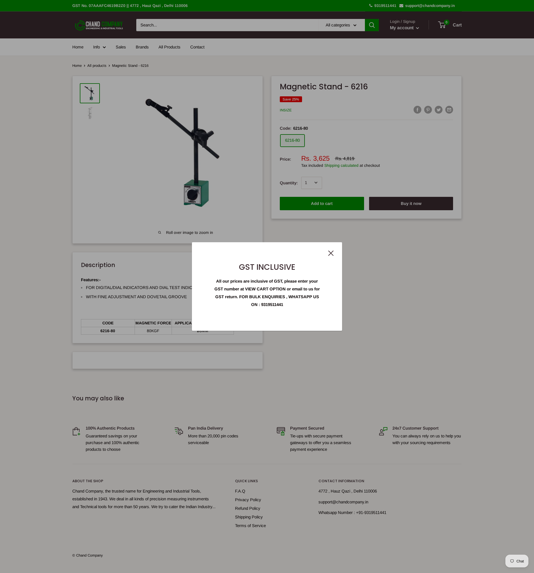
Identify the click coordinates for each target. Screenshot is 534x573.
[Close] (331, 253)
